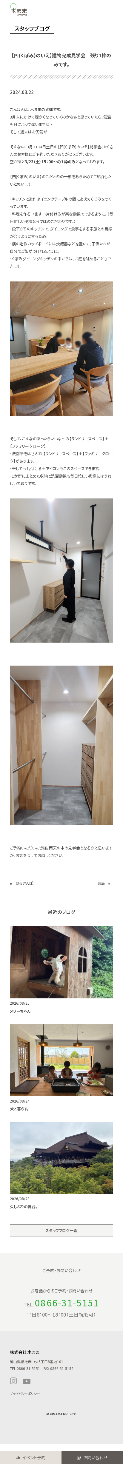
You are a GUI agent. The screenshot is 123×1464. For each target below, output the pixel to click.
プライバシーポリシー (25, 1393)
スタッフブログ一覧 (61, 1230)
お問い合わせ (95, 1457)
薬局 (101, 883)
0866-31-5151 (67, 1302)
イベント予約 (33, 1457)
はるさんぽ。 (25, 883)
